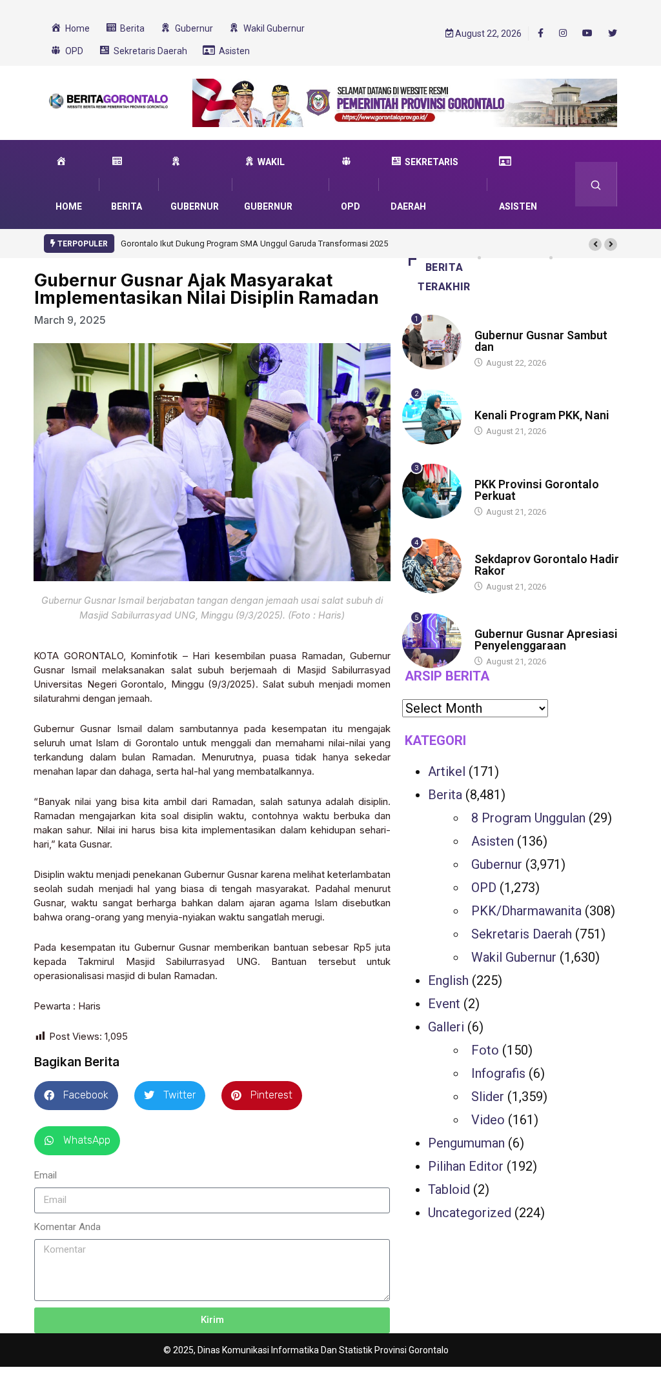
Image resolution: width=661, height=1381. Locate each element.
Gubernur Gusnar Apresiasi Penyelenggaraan (546, 639)
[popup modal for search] (596, 184)
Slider (487, 1096)
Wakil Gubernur (513, 957)
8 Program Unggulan (528, 818)
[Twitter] (612, 33)
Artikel (446, 771)
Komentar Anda (67, 1227)
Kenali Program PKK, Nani (541, 415)
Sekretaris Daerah (521, 934)
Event (444, 1003)
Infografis (498, 1073)
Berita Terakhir (444, 277)
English (448, 980)
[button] (595, 244)
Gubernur (496, 864)
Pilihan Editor (465, 1166)
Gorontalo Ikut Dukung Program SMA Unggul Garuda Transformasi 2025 (254, 243)
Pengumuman (466, 1143)
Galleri (446, 1027)
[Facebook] (541, 32)
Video (488, 1120)
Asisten (492, 841)
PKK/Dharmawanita (526, 911)
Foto (485, 1050)
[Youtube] (587, 33)
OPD (483, 887)
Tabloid (449, 1189)
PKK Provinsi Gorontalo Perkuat (536, 489)
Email (45, 1175)
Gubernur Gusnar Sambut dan (540, 340)
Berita (487, 323)
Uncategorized (469, 1212)
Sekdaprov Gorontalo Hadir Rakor (546, 564)
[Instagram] (563, 33)
